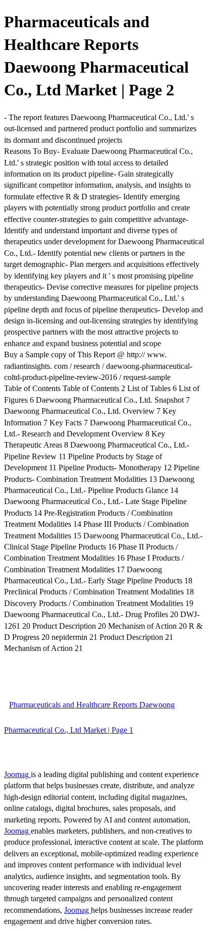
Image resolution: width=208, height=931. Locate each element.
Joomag (17, 774)
